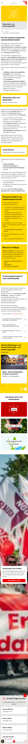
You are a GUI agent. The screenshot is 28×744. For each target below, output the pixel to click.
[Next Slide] (25, 389)
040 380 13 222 (8, 711)
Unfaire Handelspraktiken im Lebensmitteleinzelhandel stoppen (10, 325)
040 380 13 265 (8, 730)
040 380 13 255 (8, 720)
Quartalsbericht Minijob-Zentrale (11, 90)
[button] (3, 741)
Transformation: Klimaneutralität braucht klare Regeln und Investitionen (12, 319)
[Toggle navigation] (2, 3)
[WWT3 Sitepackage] (24, 2)
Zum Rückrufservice (7, 739)
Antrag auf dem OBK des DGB (11, 266)
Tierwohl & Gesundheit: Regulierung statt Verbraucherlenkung (12, 337)
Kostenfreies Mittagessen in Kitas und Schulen (11, 331)
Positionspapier (8, 264)
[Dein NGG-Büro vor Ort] (14, 741)
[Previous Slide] (21, 389)
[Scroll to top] (25, 695)
